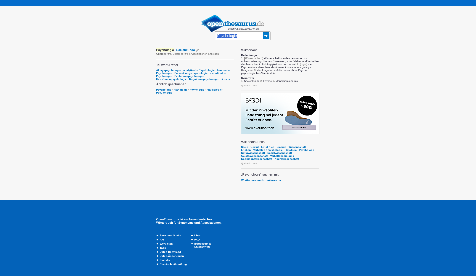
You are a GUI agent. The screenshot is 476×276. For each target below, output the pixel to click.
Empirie (281, 146)
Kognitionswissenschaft (256, 158)
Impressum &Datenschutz (202, 245)
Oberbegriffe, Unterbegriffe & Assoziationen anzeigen (187, 53)
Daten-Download (170, 251)
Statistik (165, 260)
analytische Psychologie (199, 70)
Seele (244, 146)
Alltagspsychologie (168, 70)
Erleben (246, 149)
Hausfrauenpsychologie (171, 79)
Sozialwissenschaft (279, 152)
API (162, 239)
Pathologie (180, 89)
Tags (163, 247)
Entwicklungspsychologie (191, 73)
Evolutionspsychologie (189, 76)
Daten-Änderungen (172, 255)
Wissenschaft (297, 146)
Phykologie (197, 89)
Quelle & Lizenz (249, 85)
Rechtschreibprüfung (173, 264)
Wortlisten (166, 243)
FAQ (197, 239)
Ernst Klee (267, 146)
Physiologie (214, 89)
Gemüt (254, 146)
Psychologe (163, 89)
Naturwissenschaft (253, 152)
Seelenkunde (185, 50)
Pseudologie (164, 92)
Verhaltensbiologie (282, 155)
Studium (291, 149)
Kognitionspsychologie (204, 79)
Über (197, 235)
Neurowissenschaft (287, 158)
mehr (226, 79)
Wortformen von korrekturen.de (261, 180)
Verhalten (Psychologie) (268, 149)
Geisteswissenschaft (254, 155)
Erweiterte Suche (170, 235)
